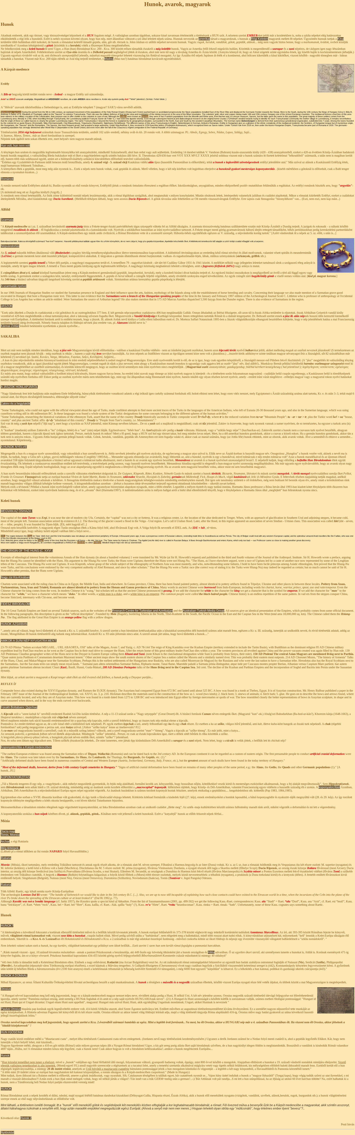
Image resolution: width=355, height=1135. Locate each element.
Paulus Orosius (11, 1008)
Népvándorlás (10, 246)
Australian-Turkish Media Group (203, 610)
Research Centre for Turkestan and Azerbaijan (142, 610)
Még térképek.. (10, 848)
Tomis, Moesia (10, 834)
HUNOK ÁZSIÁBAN (14, 624)
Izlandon (81, 542)
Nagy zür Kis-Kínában (15, 577)
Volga (29, 536)
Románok (7, 178)
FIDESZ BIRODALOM (15, 604)
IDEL (3, 536)
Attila (211, 952)
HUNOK (6, 1088)
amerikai (204, 38)
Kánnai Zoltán (10, 326)
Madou (108, 58)
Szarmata (7, 219)
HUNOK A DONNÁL (14, 975)
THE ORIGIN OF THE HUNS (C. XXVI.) (27, 550)
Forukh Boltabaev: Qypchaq (19, 707)
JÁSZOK (6, 306)
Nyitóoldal (7, 1132)
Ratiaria (6, 858)
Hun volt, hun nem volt (15, 145)
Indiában (97, 542)
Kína (340, 38)
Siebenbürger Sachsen (11, 112)
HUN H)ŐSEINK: (12, 1032)
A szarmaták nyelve (13, 286)
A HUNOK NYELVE (14, 446)
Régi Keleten (259, 38)
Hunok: (5, 1055)
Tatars (41, 540)
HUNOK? (7, 925)
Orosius (6, 988)
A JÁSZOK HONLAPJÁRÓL (19, 386)
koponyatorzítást (329, 787)
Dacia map (8, 831)
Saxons (144, 116)
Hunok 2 (25, 1118)
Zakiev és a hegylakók (15, 403)
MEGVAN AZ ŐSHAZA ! (16, 511)
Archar (5, 841)
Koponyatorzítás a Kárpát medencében (26, 747)
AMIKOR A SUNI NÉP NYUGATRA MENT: (29, 640)
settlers (123, 116)
